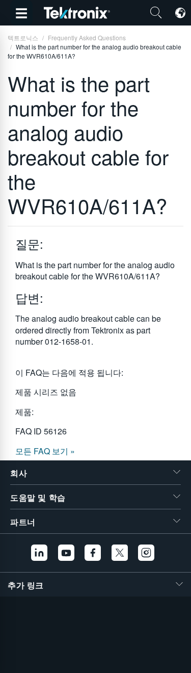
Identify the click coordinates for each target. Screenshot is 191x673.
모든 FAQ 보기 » (45, 451)
